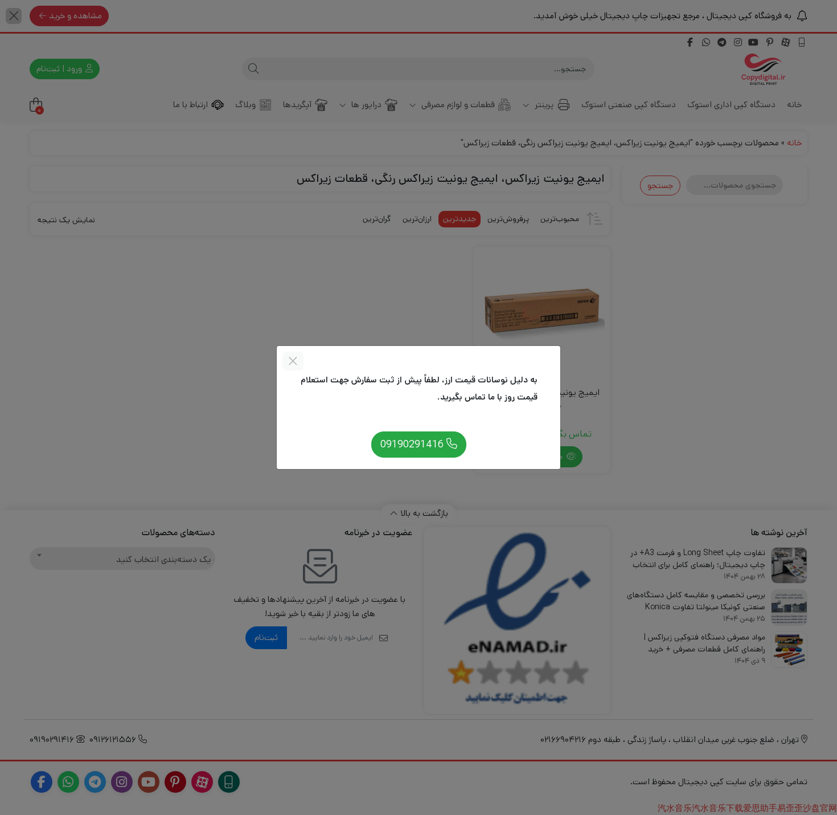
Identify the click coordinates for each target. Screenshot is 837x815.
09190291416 (413, 444)
